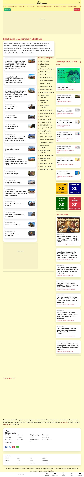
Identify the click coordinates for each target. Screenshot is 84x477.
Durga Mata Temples (47, 69)
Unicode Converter (47, 439)
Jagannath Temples (46, 128)
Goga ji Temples (45, 131)
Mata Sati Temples (46, 89)
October (44, 458)
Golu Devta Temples (47, 155)
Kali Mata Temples (46, 78)
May (18, 460)
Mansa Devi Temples (47, 113)
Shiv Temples (44, 61)
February (7, 460)
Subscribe (76, 9)
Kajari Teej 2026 (12, 6)
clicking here (7, 424)
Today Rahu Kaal (34, 439)
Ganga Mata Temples (47, 92)
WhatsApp (7, 9)
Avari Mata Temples (46, 143)
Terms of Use (45, 437)
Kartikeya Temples (46, 110)
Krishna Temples (45, 84)
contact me (64, 422)
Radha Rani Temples (47, 163)
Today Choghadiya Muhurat (35, 436)
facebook (6, 447)
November (45, 460)
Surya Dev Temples (46, 137)
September (33, 463)
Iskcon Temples (45, 75)
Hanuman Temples (46, 81)
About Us (7, 435)
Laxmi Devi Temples (47, 140)
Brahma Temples (45, 134)
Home (4, 6)
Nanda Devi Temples (47, 169)
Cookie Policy (8, 442)
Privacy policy (49, 470)
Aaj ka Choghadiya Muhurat (44, 6)
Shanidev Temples (46, 86)
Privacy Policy (8, 439)
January (7, 458)
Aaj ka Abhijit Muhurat (60, 6)
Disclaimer (20, 435)
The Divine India (42, 2)
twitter (10, 447)
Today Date (22, 6)
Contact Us (8, 437)
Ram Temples (44, 116)
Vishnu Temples (45, 72)
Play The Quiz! (31, 6)
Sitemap (19, 437)
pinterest (13, 447)
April (18, 458)
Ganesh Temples (45, 122)
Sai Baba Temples (46, 119)
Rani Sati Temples (46, 166)
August (31, 460)
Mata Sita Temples (46, 125)
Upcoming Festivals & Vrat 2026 (66, 63)
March (6, 463)
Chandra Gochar (34, 442)
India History (8, 456)
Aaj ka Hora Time (72, 6)
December (45, 463)
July (31, 458)
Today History (45, 435)
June (18, 463)
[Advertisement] (42, 22)
